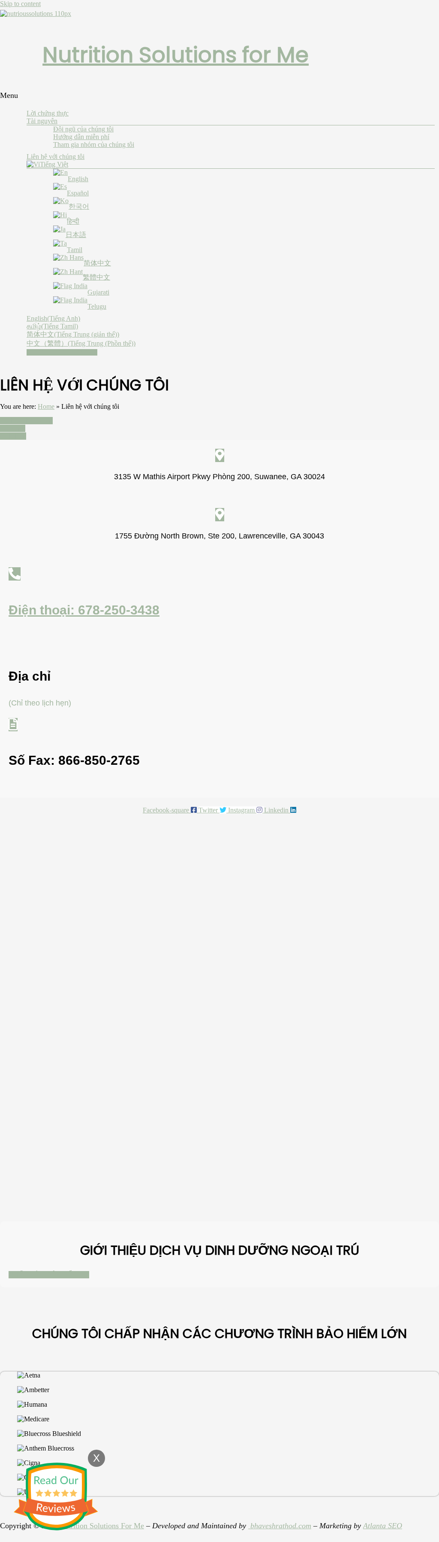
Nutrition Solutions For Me (101, 1525)
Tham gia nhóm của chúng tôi (93, 144)
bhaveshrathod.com (279, 1525)
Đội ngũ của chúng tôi (83, 129)
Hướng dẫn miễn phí (81, 136)
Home (46, 406)
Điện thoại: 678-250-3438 (84, 610)
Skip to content (20, 3)
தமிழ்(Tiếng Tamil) (52, 326)
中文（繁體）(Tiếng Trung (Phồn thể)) (81, 343)
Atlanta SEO (382, 1525)
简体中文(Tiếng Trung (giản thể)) (73, 334)
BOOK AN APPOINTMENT (62, 352)
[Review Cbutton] (56, 1496)
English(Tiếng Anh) (53, 318)
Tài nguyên (42, 121)
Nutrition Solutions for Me (175, 55)
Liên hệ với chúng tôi (55, 156)
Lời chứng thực (48, 113)
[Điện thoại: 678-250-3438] (15, 574)
